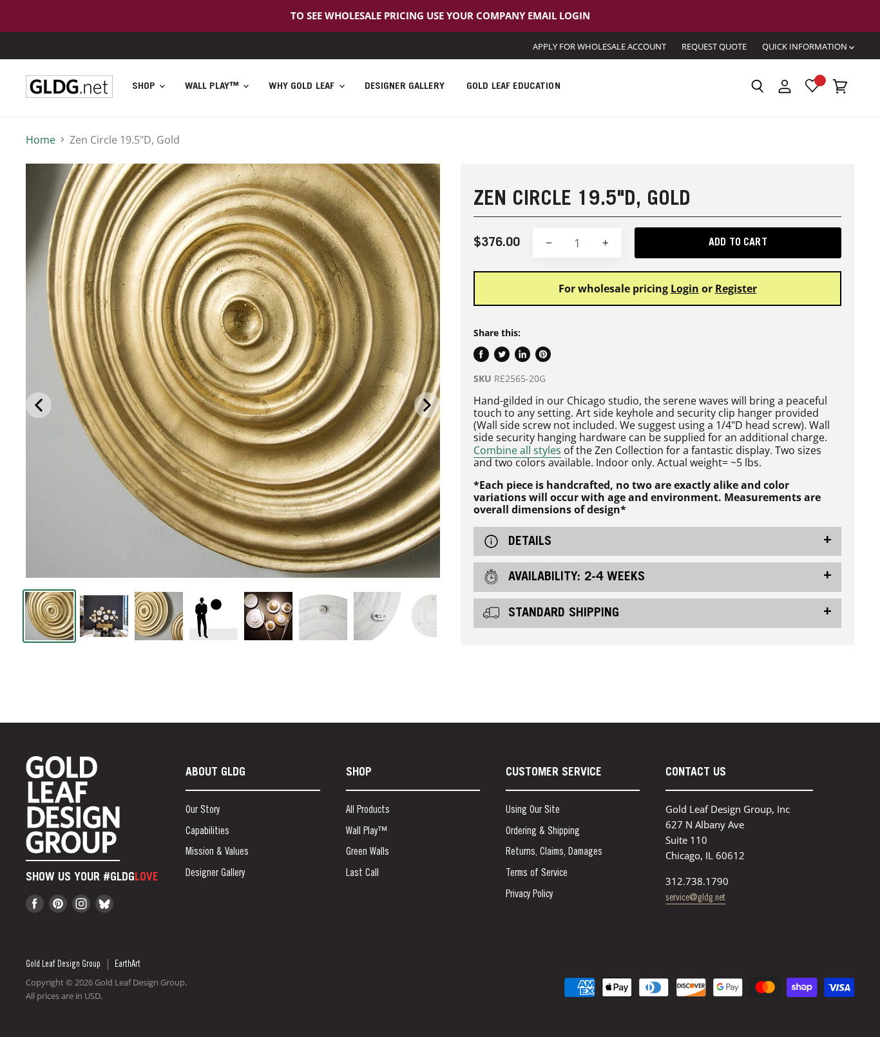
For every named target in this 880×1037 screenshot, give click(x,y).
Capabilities (207, 831)
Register (736, 288)
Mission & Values (217, 852)
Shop (145, 86)
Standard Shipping (561, 613)
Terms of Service (537, 873)
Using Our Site (533, 810)
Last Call (362, 873)
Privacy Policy (529, 895)
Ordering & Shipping (543, 831)
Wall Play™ (213, 86)
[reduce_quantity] (549, 243)
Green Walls (367, 852)
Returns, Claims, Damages (554, 852)
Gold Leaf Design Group (63, 964)
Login (685, 288)
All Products (368, 810)
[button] (757, 86)
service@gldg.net (695, 898)
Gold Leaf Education (513, 86)
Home (40, 140)
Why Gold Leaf (303, 86)
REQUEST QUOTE (714, 46)
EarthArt (127, 964)
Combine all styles (517, 450)
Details (527, 541)
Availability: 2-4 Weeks (574, 577)
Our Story (203, 810)
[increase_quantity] (605, 243)
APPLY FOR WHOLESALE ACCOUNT (599, 46)
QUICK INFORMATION (805, 46)
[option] (233, 371)
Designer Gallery (405, 86)
